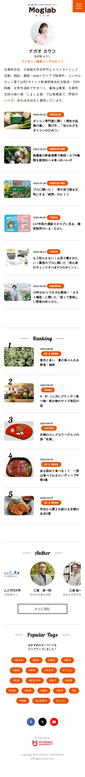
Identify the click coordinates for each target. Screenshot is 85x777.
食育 (60, 690)
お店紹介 (42, 700)
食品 (52, 660)
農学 (68, 660)
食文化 (20, 660)
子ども (68, 670)
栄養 (69, 680)
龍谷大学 (35, 680)
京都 (13, 690)
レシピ (62, 700)
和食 (17, 680)
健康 (17, 670)
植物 (23, 700)
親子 (53, 680)
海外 (32, 670)
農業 (44, 690)
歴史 (36, 660)
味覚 (28, 690)
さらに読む (42, 609)
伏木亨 (50, 670)
